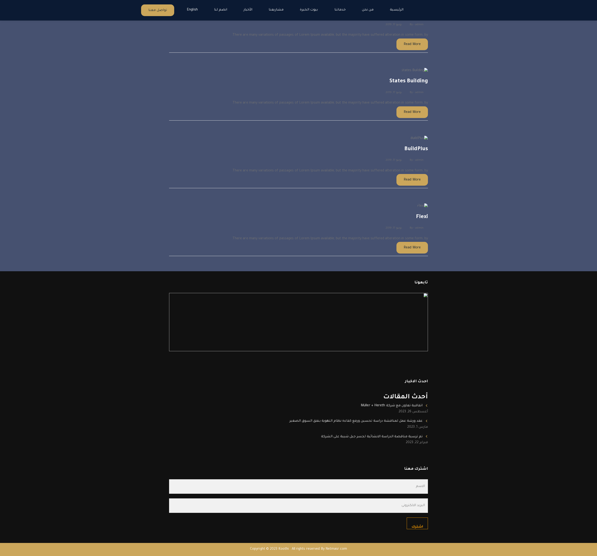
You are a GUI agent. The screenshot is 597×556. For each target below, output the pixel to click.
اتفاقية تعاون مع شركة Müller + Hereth (392, 406)
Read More (412, 44)
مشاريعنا (276, 10)
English (192, 10)
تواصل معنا (157, 10)
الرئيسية (396, 10)
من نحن (368, 10)
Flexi (422, 217)
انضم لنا (220, 10)
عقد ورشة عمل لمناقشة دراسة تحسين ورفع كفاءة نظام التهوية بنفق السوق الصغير (356, 421)
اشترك (417, 527)
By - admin (416, 24)
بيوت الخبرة (309, 10)
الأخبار (247, 10)
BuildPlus (416, 149)
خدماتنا (340, 10)
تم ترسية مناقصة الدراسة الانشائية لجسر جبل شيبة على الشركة (372, 437)
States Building (408, 81)
